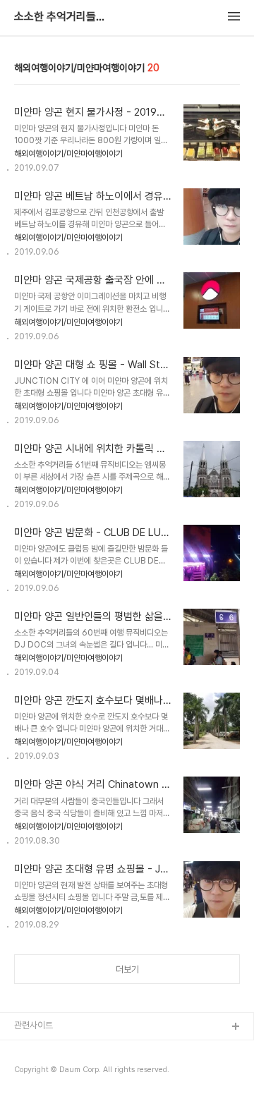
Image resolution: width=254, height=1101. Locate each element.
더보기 (127, 969)
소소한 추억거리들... (59, 17)
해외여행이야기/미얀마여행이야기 (68, 154)
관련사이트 (33, 1025)
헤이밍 (26, 1050)
